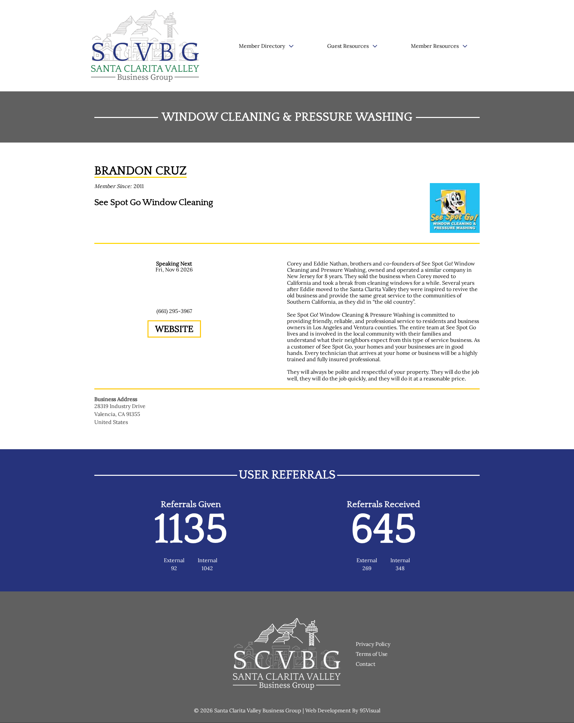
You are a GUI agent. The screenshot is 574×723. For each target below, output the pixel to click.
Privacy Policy (373, 644)
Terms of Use (372, 654)
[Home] (148, 46)
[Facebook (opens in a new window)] (174, 348)
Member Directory (262, 46)
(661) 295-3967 (174, 311)
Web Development (328, 710)
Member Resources (435, 46)
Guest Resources (348, 46)
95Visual (370, 710)
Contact (365, 664)
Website (174, 328)
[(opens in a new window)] (455, 207)
